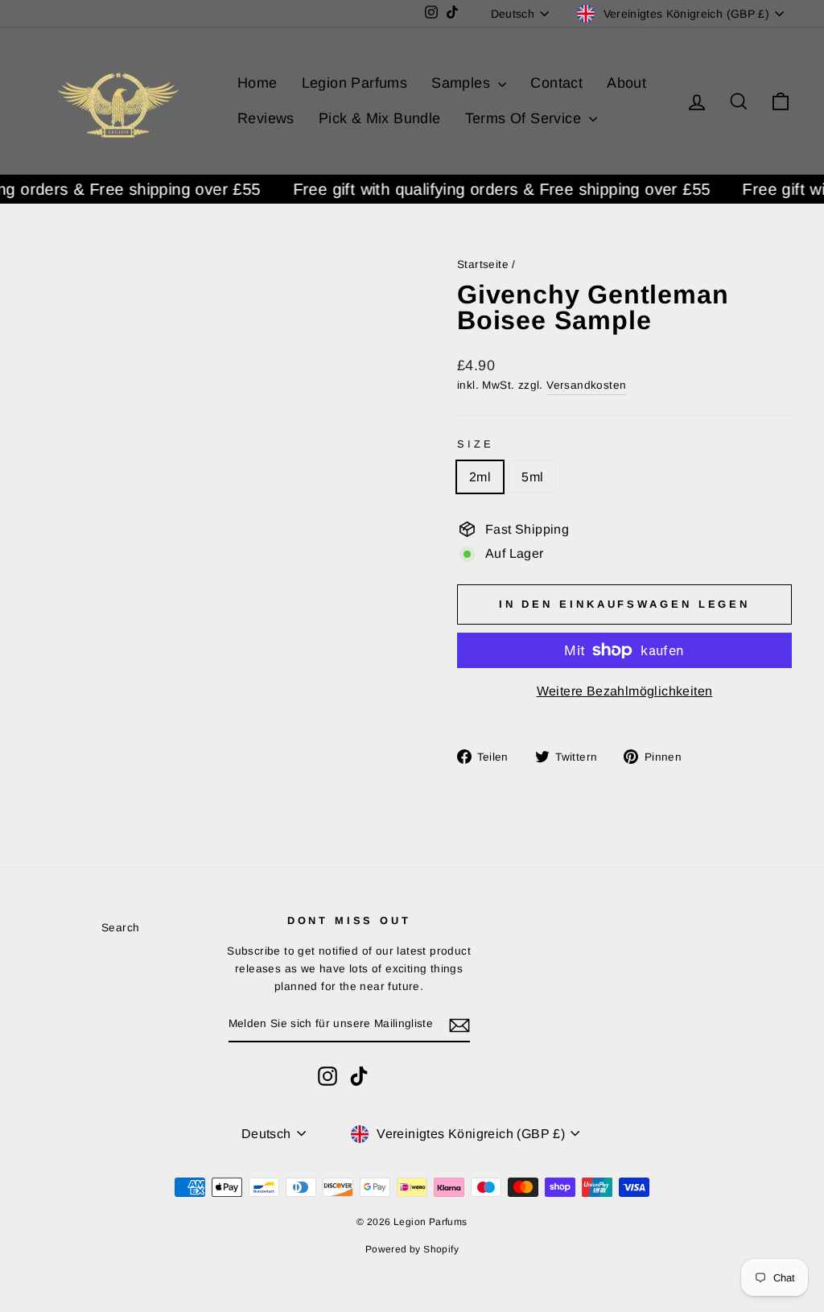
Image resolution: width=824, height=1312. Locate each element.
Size (475, 444)
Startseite (483, 264)
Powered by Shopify (412, 1249)
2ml (480, 477)
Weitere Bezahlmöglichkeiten (625, 691)
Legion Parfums (355, 83)
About (626, 83)
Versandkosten (586, 385)
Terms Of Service (525, 118)
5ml (532, 477)
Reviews (266, 118)
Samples (462, 83)
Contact (556, 83)
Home (257, 83)
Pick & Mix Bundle (380, 118)
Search (120, 928)
